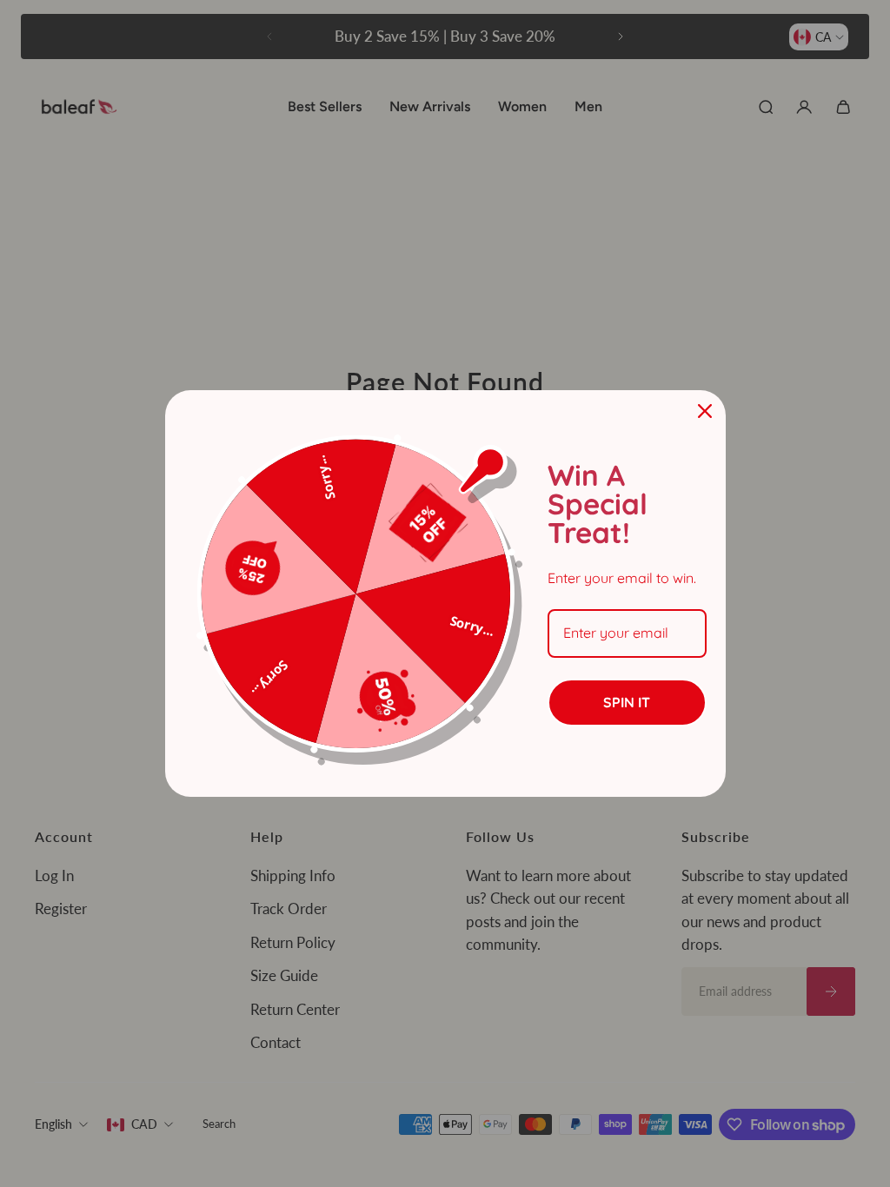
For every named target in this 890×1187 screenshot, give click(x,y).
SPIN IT (626, 702)
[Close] (705, 411)
